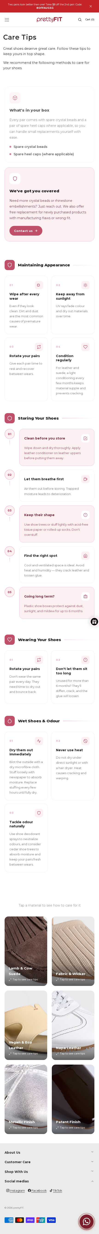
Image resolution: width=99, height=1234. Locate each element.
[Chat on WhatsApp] (86, 1221)
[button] (7, 20)
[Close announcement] (90, 6)
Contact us (23, 231)
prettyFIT (18, 1207)
